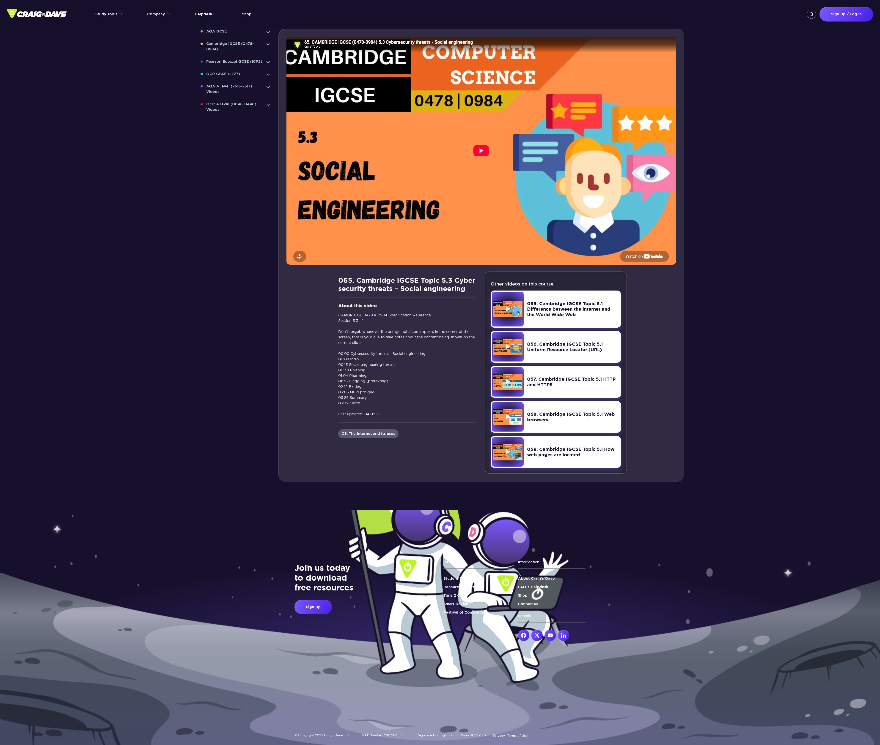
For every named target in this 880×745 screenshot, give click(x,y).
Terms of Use (517, 736)
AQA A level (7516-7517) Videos (229, 89)
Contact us (528, 603)
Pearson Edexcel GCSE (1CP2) (234, 61)
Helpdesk (203, 14)
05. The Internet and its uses (368, 433)
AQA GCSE (216, 31)
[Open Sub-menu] (268, 32)
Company (156, 14)
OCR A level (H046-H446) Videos (231, 107)
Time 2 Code (455, 595)
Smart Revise (455, 603)
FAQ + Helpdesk (533, 587)
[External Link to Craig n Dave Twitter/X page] (537, 635)
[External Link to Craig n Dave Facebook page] (523, 635)
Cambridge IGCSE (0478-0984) (230, 46)
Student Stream (458, 578)
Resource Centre (459, 587)
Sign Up (313, 606)
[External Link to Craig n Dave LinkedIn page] (563, 635)
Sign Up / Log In (846, 14)
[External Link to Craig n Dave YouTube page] (550, 635)
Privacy (499, 736)
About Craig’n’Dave (536, 578)
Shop (247, 14)
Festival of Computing (464, 612)
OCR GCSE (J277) (223, 73)
